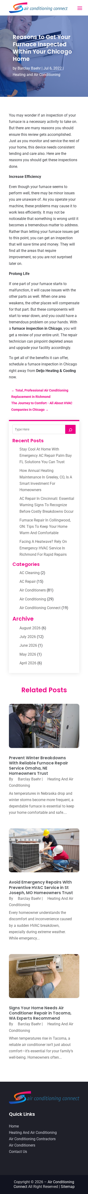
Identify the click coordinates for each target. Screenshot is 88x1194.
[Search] (70, 429)
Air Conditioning (32, 599)
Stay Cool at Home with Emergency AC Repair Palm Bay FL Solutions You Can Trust (45, 455)
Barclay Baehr (29, 68)
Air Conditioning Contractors (32, 1139)
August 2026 (30, 628)
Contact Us (18, 1151)
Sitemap (68, 1186)
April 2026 (27, 663)
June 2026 (28, 645)
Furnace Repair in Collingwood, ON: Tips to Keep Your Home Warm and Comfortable (45, 526)
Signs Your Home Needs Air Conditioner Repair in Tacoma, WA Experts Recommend (40, 1013)
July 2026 (27, 636)
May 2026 (27, 654)
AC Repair (27, 581)
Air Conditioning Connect (40, 608)
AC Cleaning (29, 573)
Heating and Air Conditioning (36, 74)
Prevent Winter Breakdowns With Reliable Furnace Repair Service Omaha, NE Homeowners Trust (38, 765)
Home (14, 1126)
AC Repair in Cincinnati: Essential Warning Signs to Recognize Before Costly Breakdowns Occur (46, 504)
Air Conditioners (32, 590)
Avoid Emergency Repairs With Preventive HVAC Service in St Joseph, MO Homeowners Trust (41, 887)
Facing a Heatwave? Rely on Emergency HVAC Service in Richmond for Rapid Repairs (43, 547)
